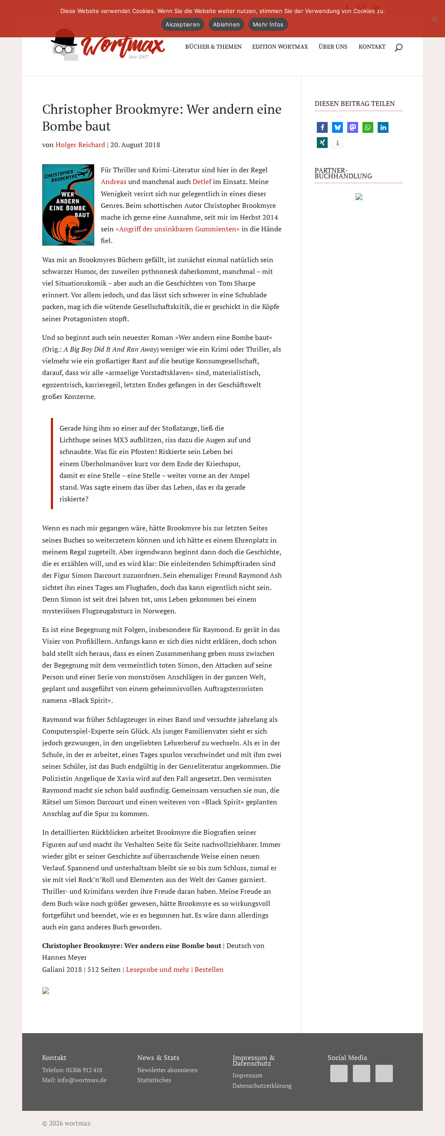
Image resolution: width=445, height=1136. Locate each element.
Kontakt (372, 47)
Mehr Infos (268, 24)
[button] (322, 127)
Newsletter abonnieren (167, 1070)
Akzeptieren (183, 24)
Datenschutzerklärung (262, 1085)
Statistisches (154, 1080)
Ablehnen (226, 24)
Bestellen (209, 969)
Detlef (202, 181)
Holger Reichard (80, 144)
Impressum (247, 1075)
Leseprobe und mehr (157, 969)
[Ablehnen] (434, 18)
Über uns (333, 47)
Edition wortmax (280, 47)
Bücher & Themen (213, 47)
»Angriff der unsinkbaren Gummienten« (178, 229)
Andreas (113, 181)
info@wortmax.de (81, 1080)
